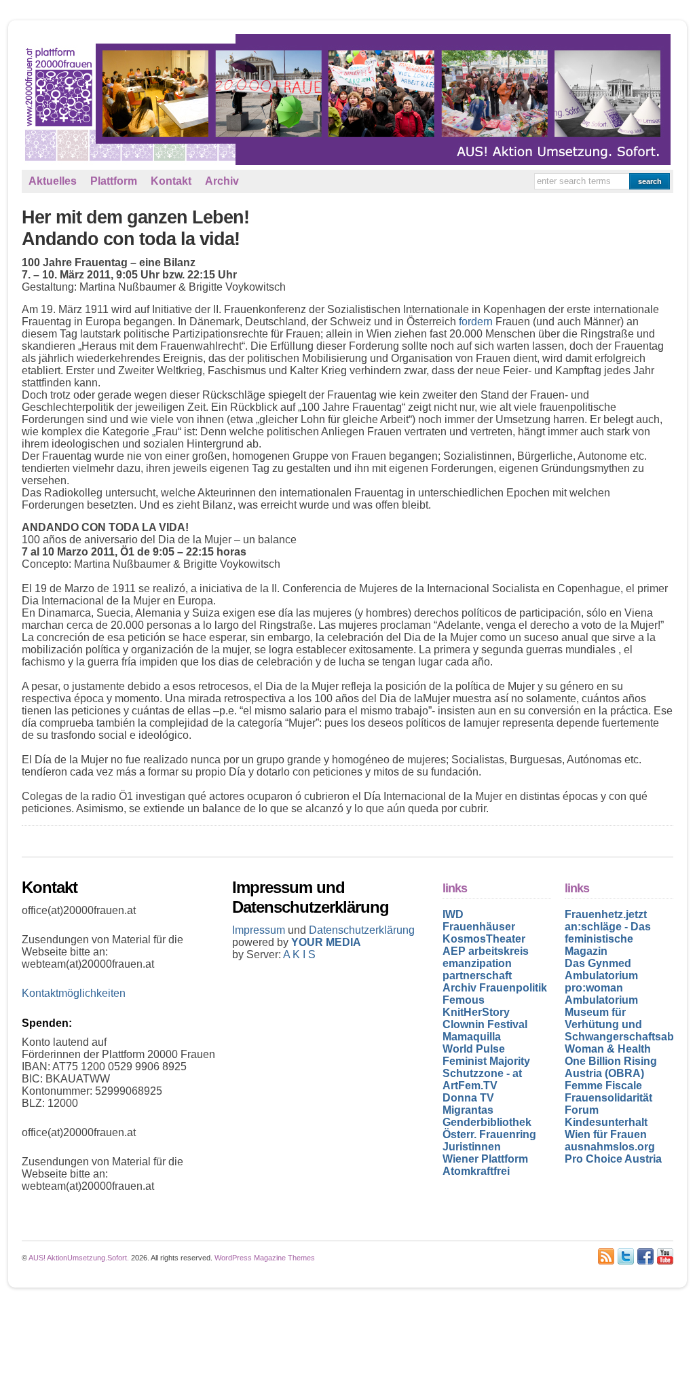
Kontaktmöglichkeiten (74, 993)
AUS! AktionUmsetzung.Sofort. (79, 1258)
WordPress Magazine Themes (264, 1258)
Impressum (260, 930)
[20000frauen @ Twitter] (626, 1256)
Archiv (222, 181)
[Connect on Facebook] (645, 1256)
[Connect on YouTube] (665, 1256)
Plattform (113, 181)
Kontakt (171, 181)
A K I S (299, 954)
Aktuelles (53, 181)
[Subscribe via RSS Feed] (606, 1256)
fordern (476, 321)
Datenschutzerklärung (362, 930)
